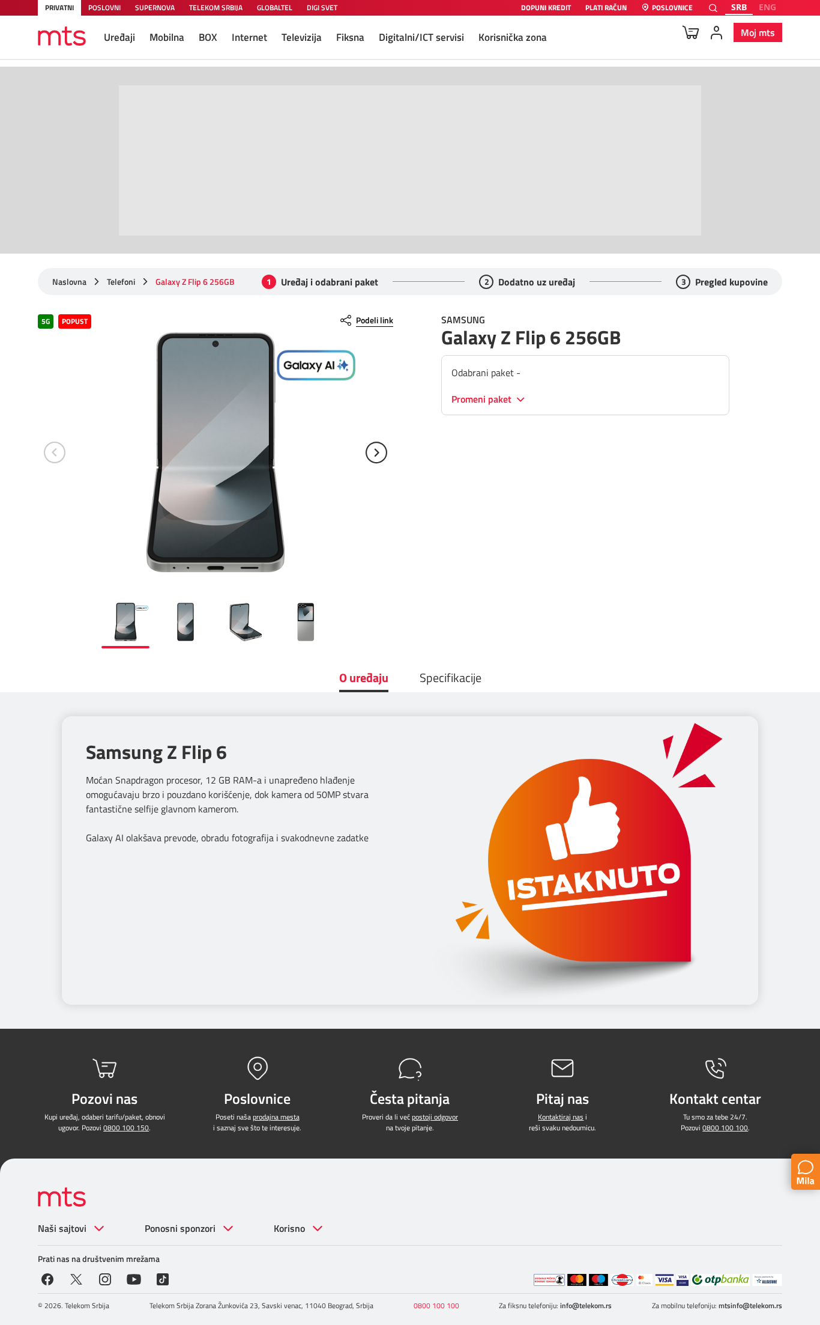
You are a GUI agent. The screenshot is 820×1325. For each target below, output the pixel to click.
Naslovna (69, 282)
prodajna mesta (276, 1116)
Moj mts (758, 32)
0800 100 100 (725, 1127)
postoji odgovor (435, 1116)
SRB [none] (739, 7)
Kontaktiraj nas (560, 1116)
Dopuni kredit (546, 8)
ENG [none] (767, 7)
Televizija (302, 37)
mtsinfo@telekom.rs (750, 1305)
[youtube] (133, 1278)
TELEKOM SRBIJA (216, 7)
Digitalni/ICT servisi (421, 37)
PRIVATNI (59, 7)
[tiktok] (162, 1278)
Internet (249, 37)
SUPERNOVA (155, 7)
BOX (208, 37)
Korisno (289, 1228)
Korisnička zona (512, 37)
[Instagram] (105, 1278)
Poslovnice (672, 8)
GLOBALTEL (274, 7)
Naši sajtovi (62, 1228)
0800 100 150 (126, 1127)
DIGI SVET (322, 7)
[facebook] (47, 1278)
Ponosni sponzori (180, 1228)
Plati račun (606, 8)
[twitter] (76, 1278)
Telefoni (121, 282)
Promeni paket (482, 399)
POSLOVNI (104, 7)
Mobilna (166, 37)
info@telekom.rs (586, 1305)
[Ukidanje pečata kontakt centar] (549, 1280)
